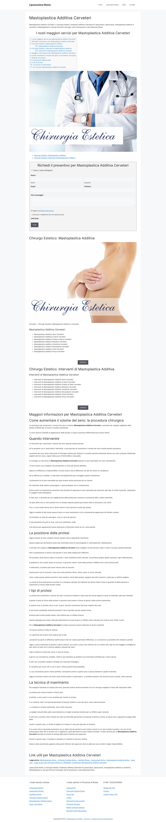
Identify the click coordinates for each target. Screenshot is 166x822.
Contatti (132, 5)
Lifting (68, 798)
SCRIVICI (83, 362)
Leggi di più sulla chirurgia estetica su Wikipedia (52, 763)
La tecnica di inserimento (40, 65)
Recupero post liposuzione (76, 811)
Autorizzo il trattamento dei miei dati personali (48, 215)
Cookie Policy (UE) (110, 794)
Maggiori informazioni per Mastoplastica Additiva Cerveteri (52, 53)
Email (33, 186)
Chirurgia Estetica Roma (67, 760)
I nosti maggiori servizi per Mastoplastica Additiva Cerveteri (53, 39)
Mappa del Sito (109, 788)
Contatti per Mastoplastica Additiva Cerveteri (89, 763)
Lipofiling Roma (84, 760)
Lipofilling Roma (35, 794)
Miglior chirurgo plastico (75, 808)
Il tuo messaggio (37, 195)
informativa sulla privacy (45, 211)
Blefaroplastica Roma (48, 760)
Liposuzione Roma (40, 4)
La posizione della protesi (40, 60)
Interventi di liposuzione (75, 801)
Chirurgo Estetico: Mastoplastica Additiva (46, 44)
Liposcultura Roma (98, 760)
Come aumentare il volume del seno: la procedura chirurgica (53, 55)
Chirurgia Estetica (73, 804)
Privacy (106, 791)
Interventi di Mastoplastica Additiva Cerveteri (53, 51)
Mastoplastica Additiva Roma (118, 760)
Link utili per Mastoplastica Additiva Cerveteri (48, 67)
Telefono (88, 186)
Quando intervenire (38, 58)
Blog (124, 5)
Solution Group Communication (102, 819)
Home (100, 5)
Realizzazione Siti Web (74, 819)
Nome (33, 183)
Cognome (87, 183)
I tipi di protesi (36, 62)
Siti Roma (87, 819)
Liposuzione (71, 788)
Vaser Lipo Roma (35, 804)
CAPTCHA (35, 218)
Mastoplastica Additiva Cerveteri (49, 46)
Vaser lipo (70, 794)
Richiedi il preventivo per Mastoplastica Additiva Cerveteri (52, 41)
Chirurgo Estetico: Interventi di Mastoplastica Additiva (51, 48)
